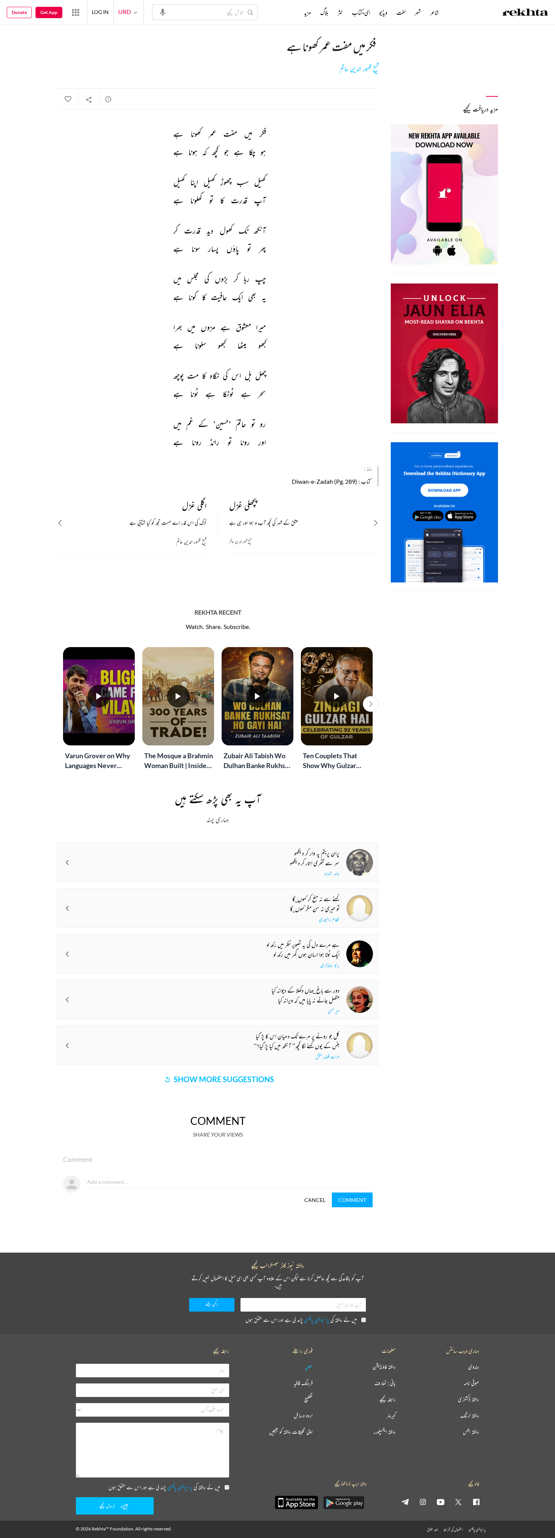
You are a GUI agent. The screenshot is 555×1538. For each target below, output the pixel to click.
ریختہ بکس (471, 1432)
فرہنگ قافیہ (303, 1383)
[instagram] (423, 1502)
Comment (352, 1200)
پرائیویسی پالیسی (316, 1319)
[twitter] (458, 1502)
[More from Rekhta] (75, 12)
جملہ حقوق (432, 1529)
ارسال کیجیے (107, 1505)
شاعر (434, 12)
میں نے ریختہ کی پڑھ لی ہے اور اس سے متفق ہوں (301, 1319)
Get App (48, 12)
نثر (340, 12)
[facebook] (476, 1502)
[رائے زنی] (108, 99)
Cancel (314, 1200)
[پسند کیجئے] (67, 99)
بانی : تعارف (385, 1383)
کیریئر (391, 1416)
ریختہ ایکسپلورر (384, 1432)
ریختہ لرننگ (469, 1416)
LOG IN (100, 12)
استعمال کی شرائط (453, 1529)
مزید (307, 12)
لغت (400, 12)
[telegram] (405, 1502)
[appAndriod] (343, 1502)
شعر (418, 12)
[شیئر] (88, 99)
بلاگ (324, 12)
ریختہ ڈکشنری (468, 1399)
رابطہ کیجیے (387, 1399)
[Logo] (525, 13)
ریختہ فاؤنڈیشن (384, 1367)
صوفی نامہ (471, 1383)
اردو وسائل (303, 1416)
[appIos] (296, 1502)
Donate (19, 12)
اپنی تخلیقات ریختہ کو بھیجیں (291, 1432)
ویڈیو (383, 12)
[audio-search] (162, 12)
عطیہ (309, 1367)
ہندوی (473, 1367)
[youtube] (441, 1502)
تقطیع (308, 1399)
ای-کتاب (361, 12)
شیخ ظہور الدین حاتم (359, 69)
